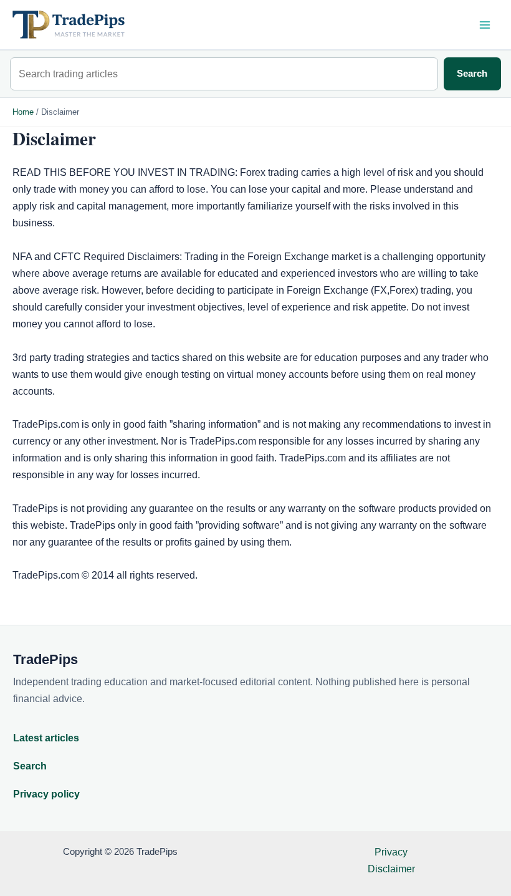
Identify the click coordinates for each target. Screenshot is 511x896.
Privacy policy (46, 793)
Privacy (391, 851)
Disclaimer (391, 868)
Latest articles (46, 737)
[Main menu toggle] (484, 25)
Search (472, 74)
